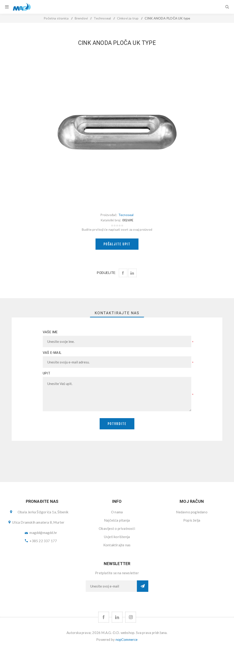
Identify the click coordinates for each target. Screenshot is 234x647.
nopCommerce (127, 639)
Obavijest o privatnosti (117, 528)
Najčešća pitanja (117, 520)
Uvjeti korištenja (117, 537)
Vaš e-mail (52, 353)
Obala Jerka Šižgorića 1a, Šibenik (43, 512)
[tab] (117, 313)
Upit (46, 373)
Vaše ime (50, 332)
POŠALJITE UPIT (117, 244)
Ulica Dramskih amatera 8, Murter (38, 522)
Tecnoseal (126, 215)
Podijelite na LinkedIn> (132, 273)
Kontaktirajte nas (116, 545)
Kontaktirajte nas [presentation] (117, 313)
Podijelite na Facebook (123, 273)
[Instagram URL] (130, 617)
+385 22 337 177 (43, 541)
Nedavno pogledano (191, 512)
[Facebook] (103, 617)
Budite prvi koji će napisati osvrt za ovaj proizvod (117, 229)
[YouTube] (117, 617)
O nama (117, 512)
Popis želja (191, 520)
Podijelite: (106, 273)
